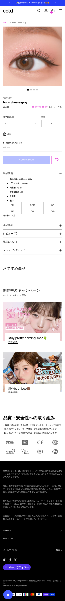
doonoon (7, 98)
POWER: (8, 117)
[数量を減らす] (45, 123)
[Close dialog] (61, 484)
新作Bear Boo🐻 (19, 389)
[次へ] (55, 3)
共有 (9, 134)
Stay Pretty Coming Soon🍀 (27, 338)
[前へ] (9, 3)
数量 (43, 117)
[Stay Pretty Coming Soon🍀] (32, 321)
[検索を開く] (38, 10)
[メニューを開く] (60, 10)
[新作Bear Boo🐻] (32, 372)
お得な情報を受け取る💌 (32, 593)
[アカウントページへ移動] (45, 10)
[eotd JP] (8, 10)
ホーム (5, 22)
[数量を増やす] (58, 123)
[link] (32, 521)
